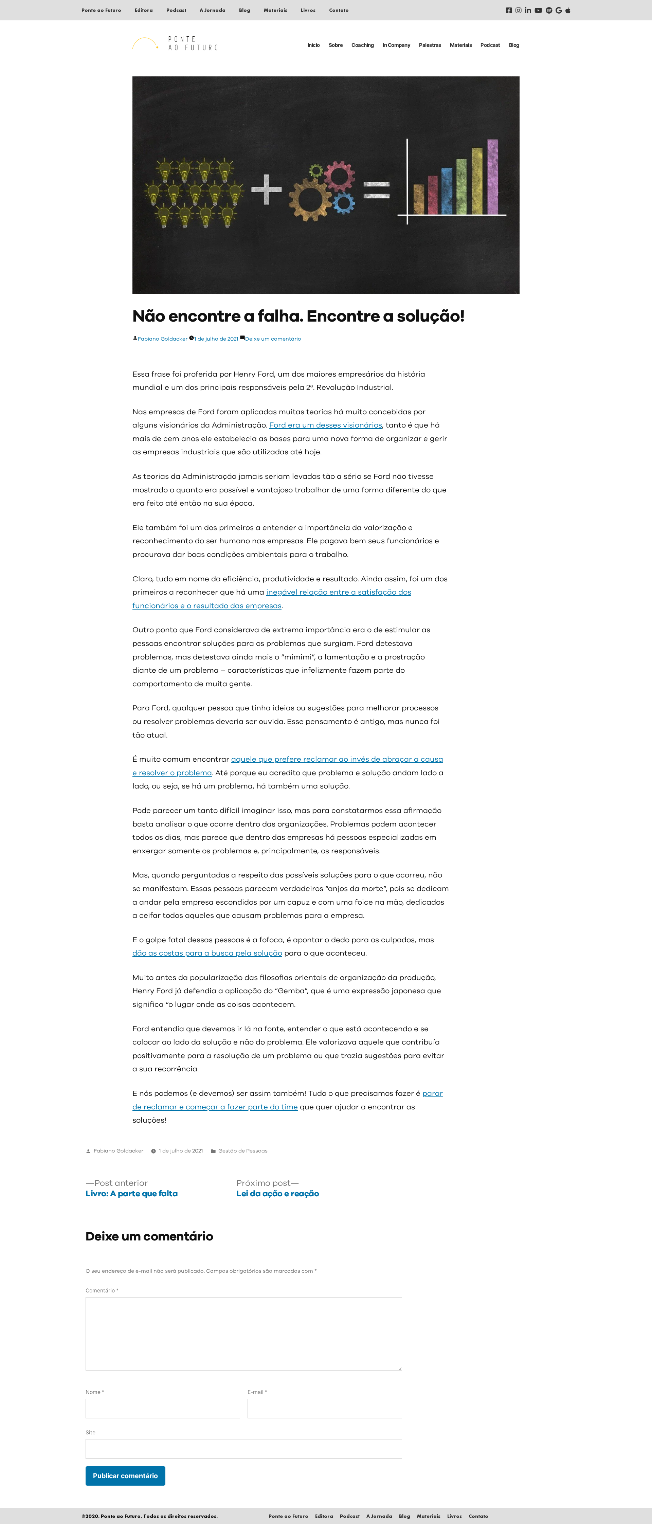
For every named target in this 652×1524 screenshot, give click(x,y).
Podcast (176, 10)
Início (314, 45)
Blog (244, 10)
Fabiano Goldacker (162, 339)
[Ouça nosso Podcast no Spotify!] (549, 10)
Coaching (362, 45)
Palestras (430, 45)
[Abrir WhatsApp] (635, 1506)
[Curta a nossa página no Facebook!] (509, 10)
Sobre (336, 45)
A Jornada (212, 10)
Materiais (275, 10)
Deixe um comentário (273, 339)
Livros (308, 10)
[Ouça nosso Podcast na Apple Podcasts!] (567, 10)
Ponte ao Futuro (101, 10)
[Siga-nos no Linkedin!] (528, 10)
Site (90, 1432)
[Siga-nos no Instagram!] (518, 10)
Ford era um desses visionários (325, 425)
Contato (339, 10)
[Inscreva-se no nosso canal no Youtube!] (538, 10)
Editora (144, 10)
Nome (95, 1392)
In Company (396, 45)
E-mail (257, 1392)
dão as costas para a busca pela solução (207, 953)
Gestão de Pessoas (243, 1151)
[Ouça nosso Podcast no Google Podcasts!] (559, 10)
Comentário (102, 1290)
